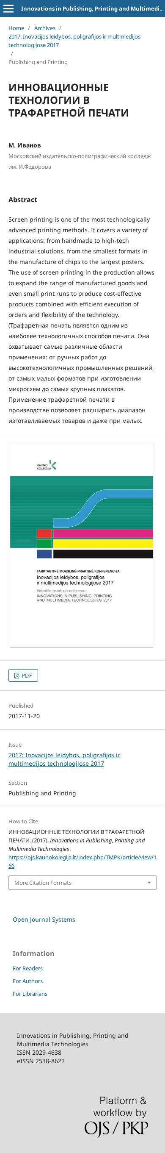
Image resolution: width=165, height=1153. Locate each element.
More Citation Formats (43, 882)
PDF (26, 675)
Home (16, 28)
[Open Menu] (8, 8)
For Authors (28, 981)
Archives (44, 28)
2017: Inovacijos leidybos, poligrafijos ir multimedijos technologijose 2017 (74, 41)
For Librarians (30, 993)
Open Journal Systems (44, 919)
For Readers (28, 968)
